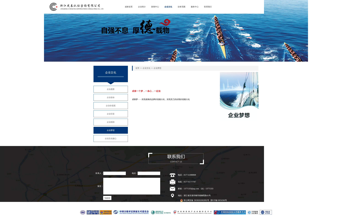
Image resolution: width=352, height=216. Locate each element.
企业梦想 (111, 130)
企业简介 (142, 7)
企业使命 (111, 97)
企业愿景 (111, 89)
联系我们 (208, 7)
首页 (137, 68)
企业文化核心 (110, 139)
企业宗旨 (111, 114)
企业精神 (111, 122)
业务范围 (181, 7)
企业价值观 (111, 106)
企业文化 (168, 7)
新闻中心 (155, 7)
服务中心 (195, 7)
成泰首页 (129, 7)
